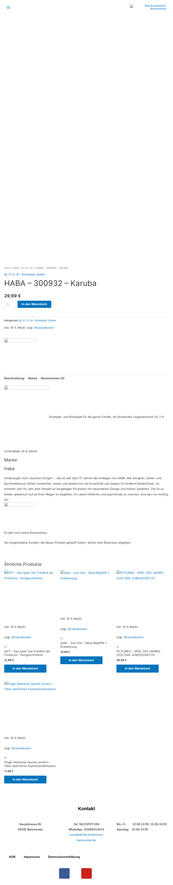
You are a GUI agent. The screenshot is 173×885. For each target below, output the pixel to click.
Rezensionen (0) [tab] (53, 378)
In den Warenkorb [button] (25, 668)
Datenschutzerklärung (64, 856)
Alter (16, 268)
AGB (12, 856)
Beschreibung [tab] (14, 378)
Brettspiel (28, 274)
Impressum (32, 856)
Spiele (40, 274)
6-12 (25, 268)
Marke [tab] (32, 378)
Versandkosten (44, 327)
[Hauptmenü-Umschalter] (8, 7)
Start (7, 268)
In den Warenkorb (34, 304)
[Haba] (20, 350)
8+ (32, 268)
